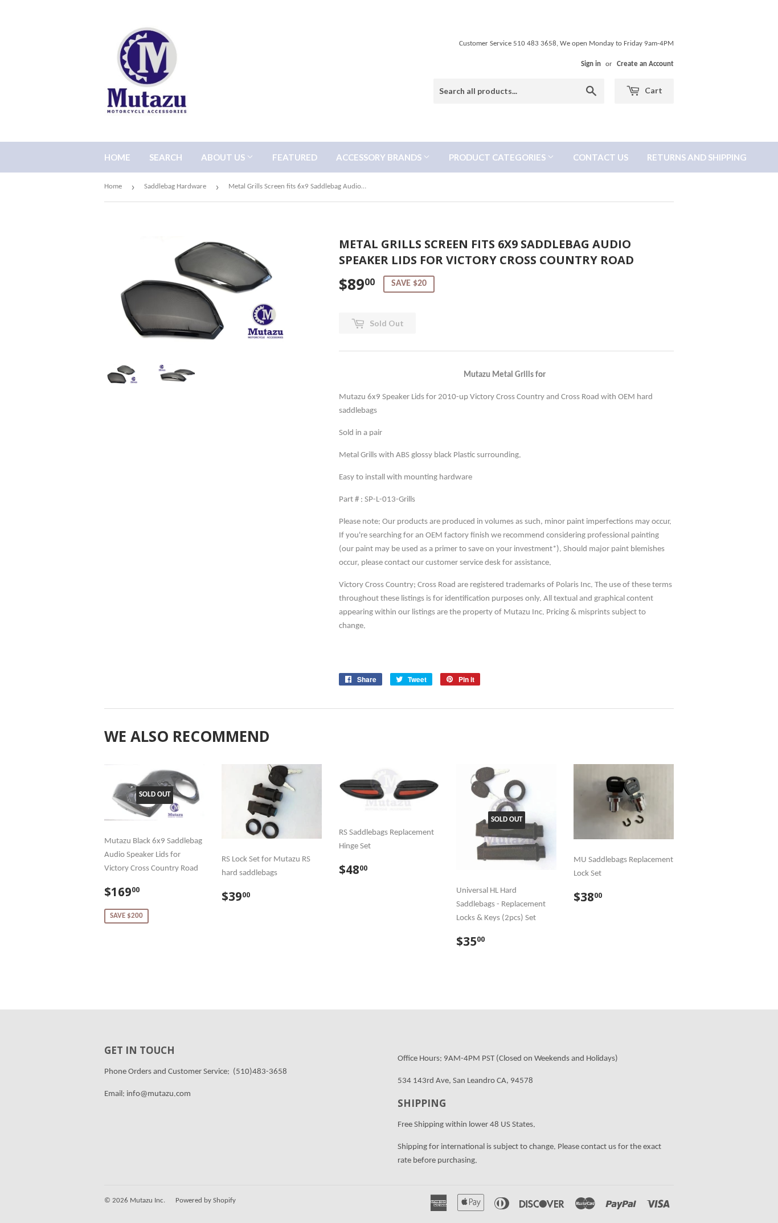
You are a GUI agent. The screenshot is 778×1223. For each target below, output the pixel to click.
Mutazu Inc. (147, 1200)
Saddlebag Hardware (175, 186)
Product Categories (498, 157)
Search (165, 157)
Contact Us (600, 157)
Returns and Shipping (697, 157)
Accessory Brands (379, 157)
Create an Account (645, 64)
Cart (652, 90)
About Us (224, 157)
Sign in (591, 64)
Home (117, 157)
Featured (294, 157)
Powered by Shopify (205, 1200)
